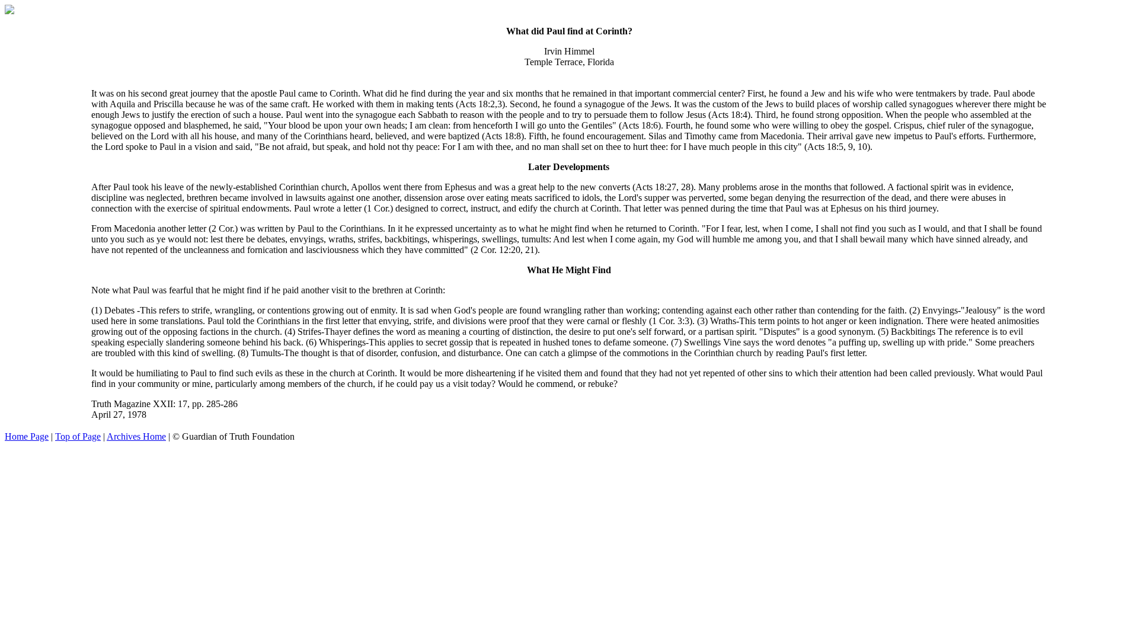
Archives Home (136, 436)
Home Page (27, 436)
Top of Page (78, 436)
